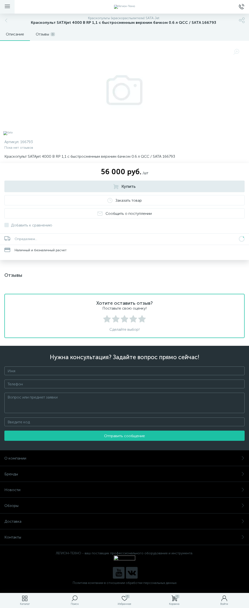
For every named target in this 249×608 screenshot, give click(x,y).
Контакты (12, 537)
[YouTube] (118, 573)
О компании (15, 458)
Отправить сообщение (124, 436)
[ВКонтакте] (132, 573)
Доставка (12, 521)
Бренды (11, 474)
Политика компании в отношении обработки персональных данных (125, 583)
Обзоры (11, 505)
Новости (12, 489)
